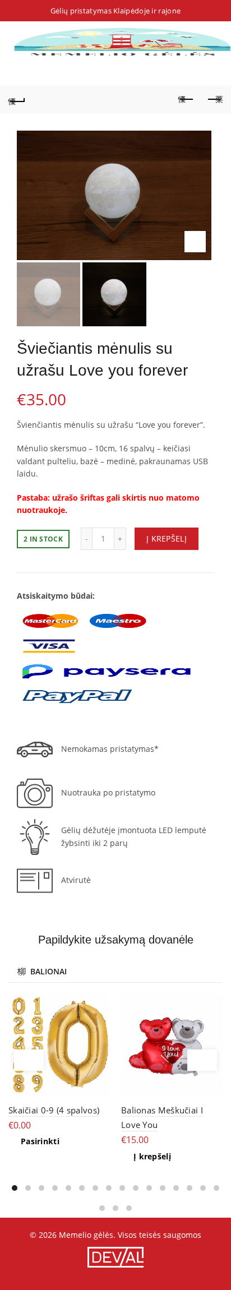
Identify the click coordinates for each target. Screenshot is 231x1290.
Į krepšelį (166, 538)
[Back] (17, 100)
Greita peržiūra (100, 1004)
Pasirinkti (40, 1141)
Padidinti (195, 241)
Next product (214, 100)
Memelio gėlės (86, 1234)
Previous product (186, 100)
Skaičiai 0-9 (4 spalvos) (53, 1110)
